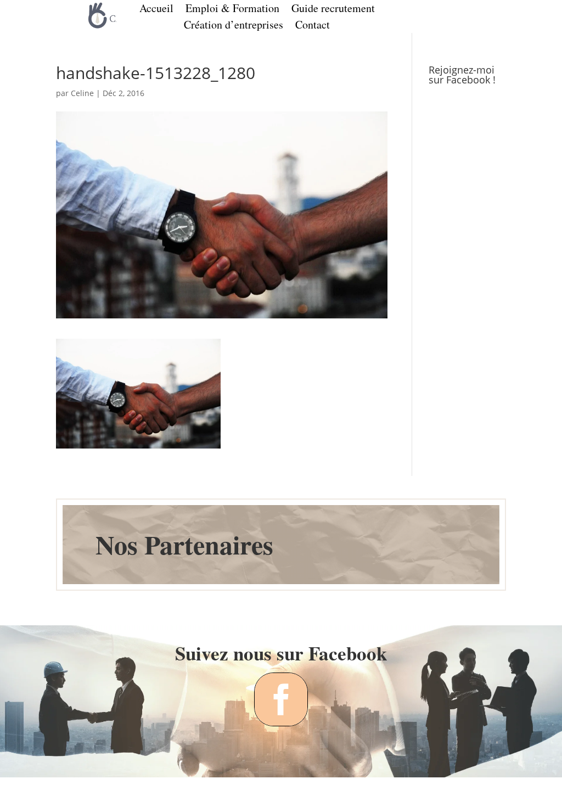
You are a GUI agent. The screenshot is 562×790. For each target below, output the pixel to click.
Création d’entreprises (233, 26)
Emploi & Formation (232, 9)
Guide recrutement (333, 9)
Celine (82, 93)
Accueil (156, 9)
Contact (312, 26)
